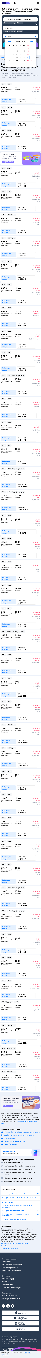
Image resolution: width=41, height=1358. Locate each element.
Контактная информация (11, 1288)
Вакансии (5, 1282)
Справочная (6, 1262)
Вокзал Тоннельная (10, 1144)
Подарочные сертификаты (12, 1271)
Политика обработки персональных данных (10, 1338)
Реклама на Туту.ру (9, 1296)
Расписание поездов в (15, 1141)
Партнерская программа (11, 1299)
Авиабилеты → (19, 1135)
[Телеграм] (3, 1305)
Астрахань (18, 89)
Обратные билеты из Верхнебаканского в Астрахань (22, 1132)
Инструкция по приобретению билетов (14, 1243)
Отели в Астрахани (9, 1151)
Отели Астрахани (10, 1138)
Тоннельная (5, 91)
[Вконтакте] (8, 1305)
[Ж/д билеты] (14, 3)
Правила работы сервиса (9, 1248)
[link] (8, 162)
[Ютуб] (12, 1305)
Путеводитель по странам (12, 1265)
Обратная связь (7, 1285)
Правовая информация (29, 1339)
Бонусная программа (10, 1268)
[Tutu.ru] (7, 3)
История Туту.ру (8, 1279)
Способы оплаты (7, 1246)
